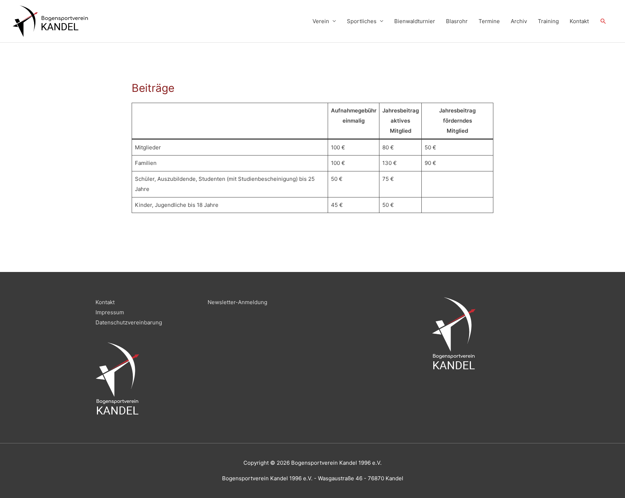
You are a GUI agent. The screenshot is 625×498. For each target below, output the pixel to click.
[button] (603, 21)
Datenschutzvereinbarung (128, 322)
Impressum (109, 312)
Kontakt (579, 21)
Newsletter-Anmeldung (237, 302)
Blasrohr (457, 21)
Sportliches (362, 21)
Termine (489, 21)
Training (548, 21)
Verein (320, 21)
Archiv (519, 21)
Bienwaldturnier (414, 21)
